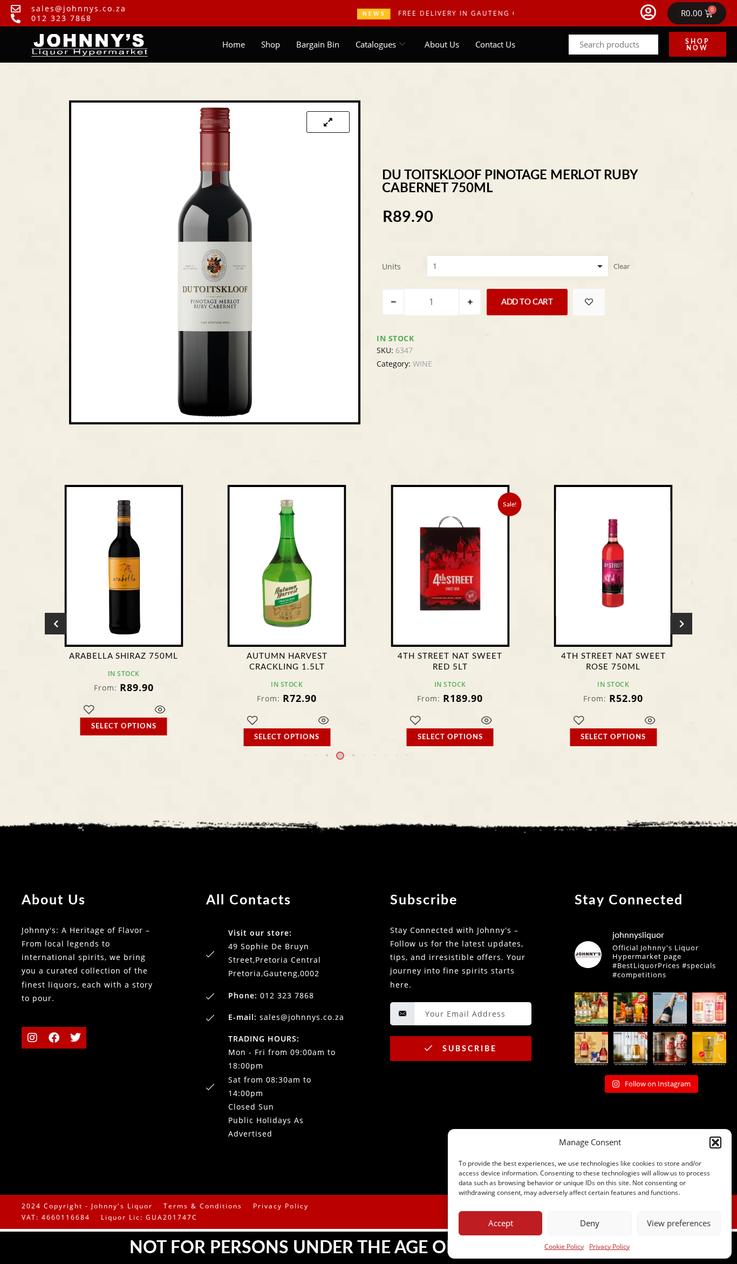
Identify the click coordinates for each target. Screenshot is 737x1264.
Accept (500, 1223)
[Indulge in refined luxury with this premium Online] (592, 1049)
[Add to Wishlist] (589, 302)
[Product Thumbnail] (328, 122)
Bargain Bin (317, 44)
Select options (131, 737)
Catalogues (376, 44)
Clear (621, 266)
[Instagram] (32, 1038)
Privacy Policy (609, 1246)
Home (233, 44)
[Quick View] (167, 721)
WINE (422, 364)
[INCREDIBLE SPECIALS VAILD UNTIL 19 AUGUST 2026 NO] (630, 1049)
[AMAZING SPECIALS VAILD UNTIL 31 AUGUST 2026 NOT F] (670, 1009)
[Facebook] (54, 1038)
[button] (715, 1142)
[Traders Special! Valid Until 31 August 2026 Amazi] (630, 1009)
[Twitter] (75, 1038)
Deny (589, 1223)
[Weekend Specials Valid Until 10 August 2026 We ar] (670, 1049)
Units (391, 266)
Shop (270, 44)
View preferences (679, 1223)
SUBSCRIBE (468, 1049)
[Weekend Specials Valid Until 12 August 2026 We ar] (709, 1009)
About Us (442, 44)
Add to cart (527, 302)
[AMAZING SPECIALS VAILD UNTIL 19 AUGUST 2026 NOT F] (709, 1049)
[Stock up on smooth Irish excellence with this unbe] (592, 1009)
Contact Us (495, 44)
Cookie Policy (564, 1246)
